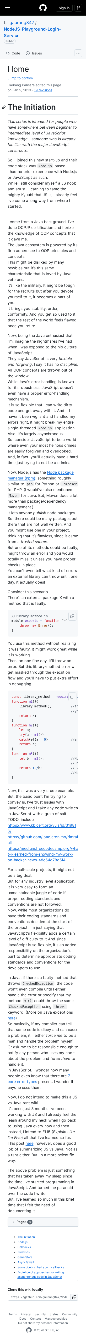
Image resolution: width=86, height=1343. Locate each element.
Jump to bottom (20, 78)
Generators (24, 1257)
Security (40, 1314)
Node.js (22, 1242)
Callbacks (24, 1247)
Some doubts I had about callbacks (40, 1267)
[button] (72, 616)
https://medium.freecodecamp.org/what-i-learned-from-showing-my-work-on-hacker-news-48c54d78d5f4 (43, 854)
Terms (13, 1314)
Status (54, 1314)
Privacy (26, 1314)
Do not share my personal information (43, 1323)
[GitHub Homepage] (29, 1330)
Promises (23, 1252)
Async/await (25, 1262)
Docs (22, 1318)
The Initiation (26, 1237)
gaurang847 (22, 22)
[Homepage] (43, 8)
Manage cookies (56, 1318)
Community (69, 1314)
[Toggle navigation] (7, 7)
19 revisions (43, 90)
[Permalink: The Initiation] (4, 107)
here (12, 1018)
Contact (35, 1318)
